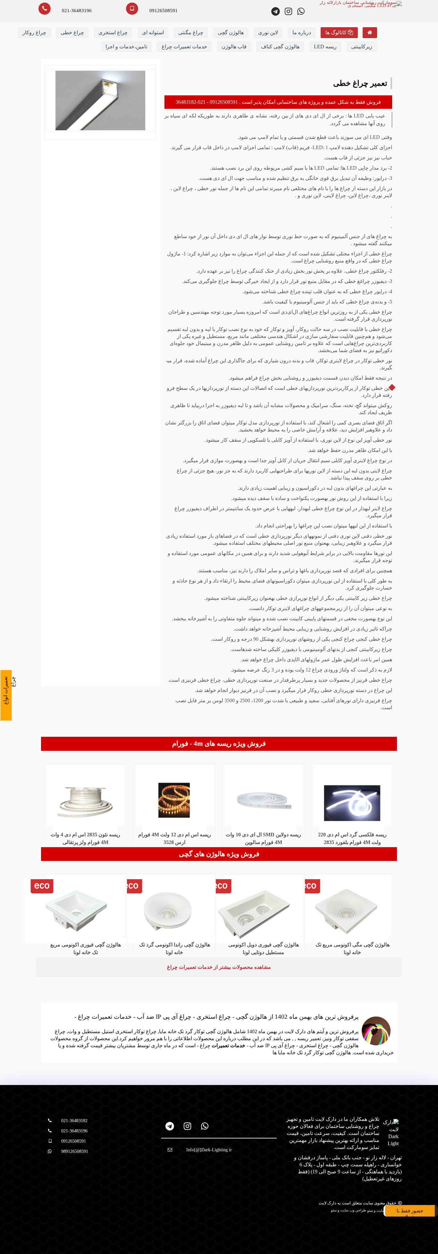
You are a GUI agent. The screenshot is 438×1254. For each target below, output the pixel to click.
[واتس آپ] (205, 1126)
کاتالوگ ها (336, 32)
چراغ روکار (34, 32)
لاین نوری (268, 32)
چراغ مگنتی (190, 32)
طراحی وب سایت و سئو (349, 1210)
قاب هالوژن (234, 46)
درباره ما (301, 32)
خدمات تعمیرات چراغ (184, 46)
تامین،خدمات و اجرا (126, 46)
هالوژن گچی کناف (280, 46)
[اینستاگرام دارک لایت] (288, 11)
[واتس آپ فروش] (301, 11)
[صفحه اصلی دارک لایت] (370, 32)
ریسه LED (325, 46)
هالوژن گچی (231, 32)
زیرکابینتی (361, 46)
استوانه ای (153, 32)
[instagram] (187, 1126)
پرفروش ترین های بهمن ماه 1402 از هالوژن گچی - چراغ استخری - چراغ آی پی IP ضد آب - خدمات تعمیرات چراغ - (216, 1016)
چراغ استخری (113, 32)
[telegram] (170, 1126)
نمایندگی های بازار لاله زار (375, 1234)
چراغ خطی (72, 32)
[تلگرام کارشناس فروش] (276, 11)
